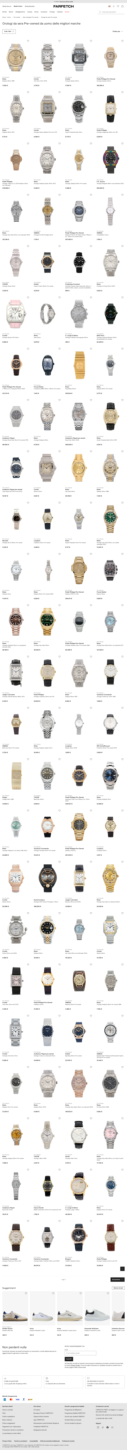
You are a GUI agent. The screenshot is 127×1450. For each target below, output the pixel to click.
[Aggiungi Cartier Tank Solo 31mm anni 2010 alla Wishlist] (28, 964)
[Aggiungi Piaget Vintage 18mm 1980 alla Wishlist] (28, 759)
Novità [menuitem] (4, 12)
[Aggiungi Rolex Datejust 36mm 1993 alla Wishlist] (91, 657)
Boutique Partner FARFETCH (43, 1413)
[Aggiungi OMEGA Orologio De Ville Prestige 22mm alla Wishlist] (59, 195)
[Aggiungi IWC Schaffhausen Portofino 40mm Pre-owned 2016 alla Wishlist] (122, 708)
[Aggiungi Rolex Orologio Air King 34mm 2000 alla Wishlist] (122, 246)
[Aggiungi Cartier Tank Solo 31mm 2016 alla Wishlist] (59, 41)
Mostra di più (118, 1288)
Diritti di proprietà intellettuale (50, 1441)
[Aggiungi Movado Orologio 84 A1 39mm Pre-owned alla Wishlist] (28, 503)
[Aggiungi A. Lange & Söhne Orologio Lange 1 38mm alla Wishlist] (91, 1170)
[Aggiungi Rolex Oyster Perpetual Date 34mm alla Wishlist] (91, 92)
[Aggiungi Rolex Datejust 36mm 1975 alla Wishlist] (28, 92)
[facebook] (107, 1427)
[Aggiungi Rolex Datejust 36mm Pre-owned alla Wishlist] (122, 349)
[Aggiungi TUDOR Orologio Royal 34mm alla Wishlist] (28, 246)
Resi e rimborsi (7, 1420)
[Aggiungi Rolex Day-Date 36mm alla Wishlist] (91, 451)
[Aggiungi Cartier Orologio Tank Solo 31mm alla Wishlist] (28, 1016)
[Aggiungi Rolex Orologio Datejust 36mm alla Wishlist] (59, 400)
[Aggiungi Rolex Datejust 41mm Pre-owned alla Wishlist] (28, 1067)
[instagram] (98, 1427)
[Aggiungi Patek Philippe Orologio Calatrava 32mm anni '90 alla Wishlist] (122, 1221)
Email (66, 1349)
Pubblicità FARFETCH (41, 1426)
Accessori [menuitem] (44, 12)
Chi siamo (37, 1410)
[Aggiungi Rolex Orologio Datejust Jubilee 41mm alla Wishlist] (59, 708)
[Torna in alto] (122, 1269)
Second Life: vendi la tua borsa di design (109, 1415)
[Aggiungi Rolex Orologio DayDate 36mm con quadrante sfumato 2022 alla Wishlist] (28, 605)
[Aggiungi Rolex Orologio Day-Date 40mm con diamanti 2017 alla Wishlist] (122, 605)
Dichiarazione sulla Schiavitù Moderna (46, 1423)
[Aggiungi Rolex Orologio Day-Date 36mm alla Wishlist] (59, 605)
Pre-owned (17, 17)
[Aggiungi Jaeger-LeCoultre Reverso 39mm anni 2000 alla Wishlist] (91, 862)
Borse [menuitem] (36, 12)
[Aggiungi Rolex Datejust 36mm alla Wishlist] (59, 913)
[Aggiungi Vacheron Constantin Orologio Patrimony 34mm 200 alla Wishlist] (28, 1221)
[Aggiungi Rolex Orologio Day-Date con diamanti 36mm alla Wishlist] (122, 862)
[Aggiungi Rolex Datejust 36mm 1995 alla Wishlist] (28, 41)
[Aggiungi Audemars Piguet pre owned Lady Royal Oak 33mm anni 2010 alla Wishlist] (28, 451)
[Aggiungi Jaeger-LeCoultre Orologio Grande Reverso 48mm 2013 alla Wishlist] (28, 657)
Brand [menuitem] (11, 12)
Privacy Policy (75, 1365)
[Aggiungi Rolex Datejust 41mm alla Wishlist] (28, 554)
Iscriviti (68, 1359)
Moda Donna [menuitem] (6, 6)
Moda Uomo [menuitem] (18, 6)
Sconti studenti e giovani (73, 1423)
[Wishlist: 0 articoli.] (118, 6)
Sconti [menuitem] (67, 12)
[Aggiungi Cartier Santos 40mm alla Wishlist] (28, 862)
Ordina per (116, 31)
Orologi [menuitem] (52, 12)
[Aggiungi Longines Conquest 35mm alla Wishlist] (122, 810)
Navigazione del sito (40, 1430)
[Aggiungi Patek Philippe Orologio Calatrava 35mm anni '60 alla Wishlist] (59, 657)
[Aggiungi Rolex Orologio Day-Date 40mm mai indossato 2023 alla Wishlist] (28, 195)
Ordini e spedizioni (8, 1416)
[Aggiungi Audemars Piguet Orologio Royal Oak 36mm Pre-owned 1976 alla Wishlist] (28, 400)
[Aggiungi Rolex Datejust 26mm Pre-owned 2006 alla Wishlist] (59, 554)
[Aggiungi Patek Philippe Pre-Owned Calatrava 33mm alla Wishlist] (59, 964)
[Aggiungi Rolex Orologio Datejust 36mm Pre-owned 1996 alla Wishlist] (122, 964)
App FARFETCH (39, 1420)
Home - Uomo (6, 17)
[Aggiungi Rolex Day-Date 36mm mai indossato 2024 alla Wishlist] (91, 913)
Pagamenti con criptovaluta (11, 1426)
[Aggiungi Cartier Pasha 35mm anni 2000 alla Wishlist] (28, 913)
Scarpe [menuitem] (29, 12)
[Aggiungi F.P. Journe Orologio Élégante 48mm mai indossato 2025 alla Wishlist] (122, 143)
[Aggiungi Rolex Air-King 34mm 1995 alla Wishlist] (122, 1067)
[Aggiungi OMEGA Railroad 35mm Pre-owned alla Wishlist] (91, 964)
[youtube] (112, 1427)
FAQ (47, 1381)
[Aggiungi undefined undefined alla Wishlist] (26, 1293)
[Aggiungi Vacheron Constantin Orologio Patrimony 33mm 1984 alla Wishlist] (122, 657)
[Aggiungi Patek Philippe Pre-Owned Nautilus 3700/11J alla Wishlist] (91, 810)
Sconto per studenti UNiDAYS (75, 1416)
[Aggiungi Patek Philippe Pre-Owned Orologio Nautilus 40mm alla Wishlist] (122, 41)
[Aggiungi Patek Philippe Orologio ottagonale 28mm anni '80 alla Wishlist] (122, 92)
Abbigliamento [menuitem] (20, 12)
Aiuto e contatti (7, 1410)
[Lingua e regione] (109, 6)
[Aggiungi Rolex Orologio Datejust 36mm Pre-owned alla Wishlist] (91, 143)
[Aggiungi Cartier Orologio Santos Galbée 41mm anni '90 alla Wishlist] (59, 92)
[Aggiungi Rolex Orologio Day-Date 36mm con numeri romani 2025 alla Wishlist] (122, 1118)
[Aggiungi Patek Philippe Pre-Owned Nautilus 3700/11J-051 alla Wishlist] (91, 554)
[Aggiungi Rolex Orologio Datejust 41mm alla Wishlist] (122, 759)
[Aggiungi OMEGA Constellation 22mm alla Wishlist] (122, 195)
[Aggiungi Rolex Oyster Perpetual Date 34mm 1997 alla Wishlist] (122, 400)
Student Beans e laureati (73, 1420)
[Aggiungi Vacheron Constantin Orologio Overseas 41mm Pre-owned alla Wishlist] (59, 810)
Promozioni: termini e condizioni (13, 1430)
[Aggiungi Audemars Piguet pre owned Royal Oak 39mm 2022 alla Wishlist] (91, 400)
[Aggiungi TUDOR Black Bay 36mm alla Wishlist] (59, 759)
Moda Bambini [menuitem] (30, 6)
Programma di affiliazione (73, 1410)
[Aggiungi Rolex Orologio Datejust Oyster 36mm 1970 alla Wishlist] (59, 143)
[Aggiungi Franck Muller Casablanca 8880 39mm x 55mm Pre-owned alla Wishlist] (59, 349)
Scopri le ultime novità (66, 1)
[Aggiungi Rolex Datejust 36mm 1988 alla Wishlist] (122, 451)
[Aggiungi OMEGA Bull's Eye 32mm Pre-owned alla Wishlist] (28, 708)
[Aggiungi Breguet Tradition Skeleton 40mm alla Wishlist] (91, 1221)
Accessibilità (34, 1441)
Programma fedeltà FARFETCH (75, 1413)
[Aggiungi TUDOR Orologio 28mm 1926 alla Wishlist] (59, 1118)
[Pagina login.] (114, 6)
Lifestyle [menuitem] (60, 12)
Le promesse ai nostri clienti (11, 1433)
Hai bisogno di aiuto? (95, 1381)
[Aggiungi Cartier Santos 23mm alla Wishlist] (59, 451)
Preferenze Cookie (68, 1441)
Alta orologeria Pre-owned (30, 17)
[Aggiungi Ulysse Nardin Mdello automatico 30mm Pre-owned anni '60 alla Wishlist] (59, 1170)
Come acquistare (11, 1381)
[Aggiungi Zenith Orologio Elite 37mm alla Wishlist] (91, 1118)
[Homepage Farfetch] (64, 6)
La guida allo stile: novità (104, 1418)
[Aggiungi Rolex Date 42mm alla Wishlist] (59, 297)
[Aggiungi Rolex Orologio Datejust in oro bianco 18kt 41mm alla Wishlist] (28, 810)
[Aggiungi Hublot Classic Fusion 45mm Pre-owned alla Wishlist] (59, 246)
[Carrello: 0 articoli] (122, 6)
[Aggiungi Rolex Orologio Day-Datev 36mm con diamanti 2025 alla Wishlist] (91, 1067)
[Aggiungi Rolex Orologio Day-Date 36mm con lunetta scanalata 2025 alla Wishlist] (122, 503)
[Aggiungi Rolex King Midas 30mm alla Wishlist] (91, 349)
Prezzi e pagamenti (8, 1423)
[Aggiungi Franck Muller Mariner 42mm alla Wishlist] (122, 554)
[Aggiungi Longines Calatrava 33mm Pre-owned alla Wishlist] (59, 503)
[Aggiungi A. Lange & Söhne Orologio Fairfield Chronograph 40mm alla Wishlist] (91, 297)
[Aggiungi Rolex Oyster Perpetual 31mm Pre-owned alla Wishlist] (91, 503)
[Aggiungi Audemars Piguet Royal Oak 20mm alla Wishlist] (28, 1170)
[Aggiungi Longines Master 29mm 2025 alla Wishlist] (91, 708)
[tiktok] (103, 1427)
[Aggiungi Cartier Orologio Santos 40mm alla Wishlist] (91, 41)
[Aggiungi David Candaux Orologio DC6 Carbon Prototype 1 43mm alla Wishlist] (59, 862)
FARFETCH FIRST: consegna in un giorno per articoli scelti (110, 1410)
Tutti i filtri (7, 31)
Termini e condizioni (20, 1441)
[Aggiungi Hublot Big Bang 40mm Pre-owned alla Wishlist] (91, 1016)
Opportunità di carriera (41, 1416)
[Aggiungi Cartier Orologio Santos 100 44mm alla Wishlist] (28, 297)
